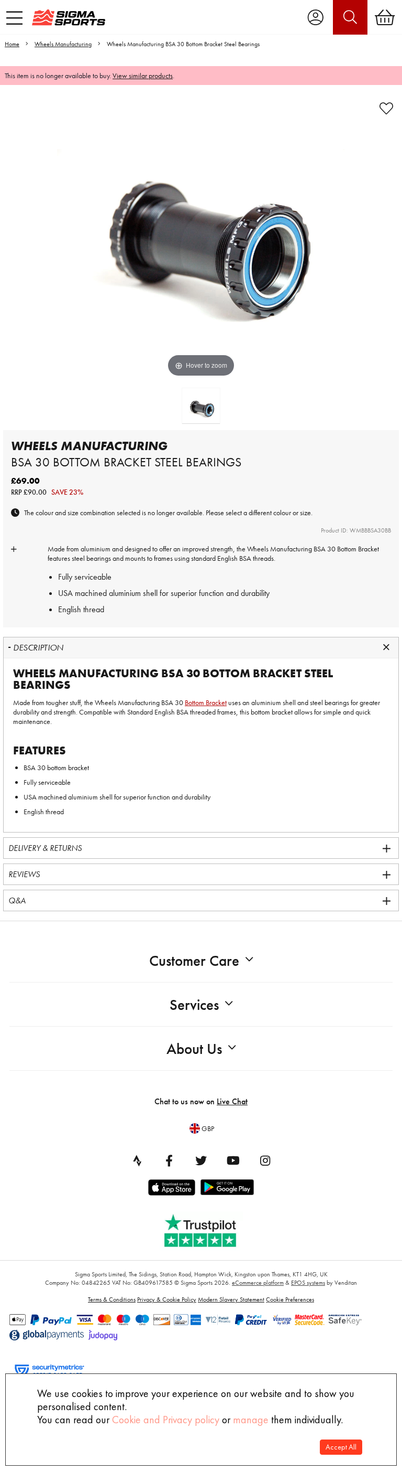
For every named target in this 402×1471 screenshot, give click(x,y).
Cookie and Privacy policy (165, 1419)
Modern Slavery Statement (231, 1299)
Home (12, 44)
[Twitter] (201, 1160)
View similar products (143, 75)
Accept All (341, 1447)
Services (194, 1005)
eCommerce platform (258, 1282)
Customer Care (194, 961)
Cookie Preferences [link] (290, 1299)
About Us (194, 1049)
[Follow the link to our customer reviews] (207, 1228)
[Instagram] (264, 1160)
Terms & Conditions (112, 1299)
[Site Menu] (14, 18)
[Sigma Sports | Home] (68, 17)
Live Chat (232, 1101)
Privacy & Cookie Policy (166, 1299)
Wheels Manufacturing (63, 44)
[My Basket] (384, 17)
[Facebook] (169, 1160)
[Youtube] (232, 1160)
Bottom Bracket (358, 548)
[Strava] (137, 1160)
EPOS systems (308, 1282)
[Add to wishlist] (386, 108)
